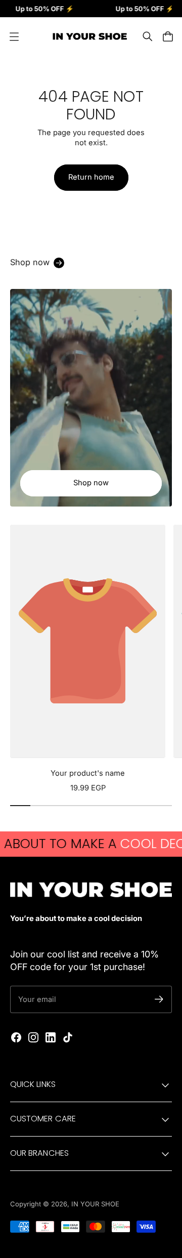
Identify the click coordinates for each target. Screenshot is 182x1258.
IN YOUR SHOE (95, 1204)
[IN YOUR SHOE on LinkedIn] (50, 1037)
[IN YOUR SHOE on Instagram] (33, 1037)
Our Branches (39, 1153)
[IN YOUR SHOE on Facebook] (16, 1037)
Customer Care (43, 1118)
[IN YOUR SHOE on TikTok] (68, 1037)
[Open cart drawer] (168, 36)
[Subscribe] (159, 999)
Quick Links (33, 1084)
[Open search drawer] (148, 36)
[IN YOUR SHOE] (88, 36)
